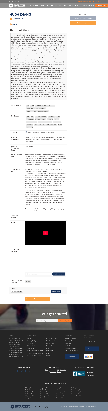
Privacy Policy (31, 341)
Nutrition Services (70, 348)
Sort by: (16, 291)
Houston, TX (44, 394)
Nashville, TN (59, 394)
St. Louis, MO (75, 394)
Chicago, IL (28, 398)
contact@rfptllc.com (55, 372)
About (29, 338)
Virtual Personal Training (35, 350)
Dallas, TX (43, 390)
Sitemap (48, 355)
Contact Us (49, 345)
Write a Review (56, 291)
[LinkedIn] (15, 1)
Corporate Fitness (51, 338)
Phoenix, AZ (59, 398)
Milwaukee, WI (60, 390)
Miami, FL (58, 388)
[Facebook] (10, 1)
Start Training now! (83, 23)
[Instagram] (18, 1)
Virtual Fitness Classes (34, 355)
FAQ (47, 353)
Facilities (68, 343)
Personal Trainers (70, 338)
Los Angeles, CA (45, 396)
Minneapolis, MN (61, 392)
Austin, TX (28, 390)
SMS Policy (30, 343)
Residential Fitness (52, 341)
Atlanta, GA (28, 388)
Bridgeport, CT (29, 396)
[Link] (17, 5)
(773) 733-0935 (61, 370)
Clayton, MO (44, 388)
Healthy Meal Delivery (72, 350)
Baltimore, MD (29, 392)
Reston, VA (74, 388)
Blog (47, 348)
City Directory (50, 350)
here (46, 370)
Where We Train (32, 345)
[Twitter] (12, 1)
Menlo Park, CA (44, 398)
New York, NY (60, 396)
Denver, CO (43, 392)
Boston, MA (28, 394)
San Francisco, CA (76, 392)
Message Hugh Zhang (83, 18)
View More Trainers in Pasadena (37, 299)
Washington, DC (76, 396)
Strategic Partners (70, 341)
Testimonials (31, 348)
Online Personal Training (35, 353)
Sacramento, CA (76, 390)
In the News (69, 345)
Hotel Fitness (50, 343)
